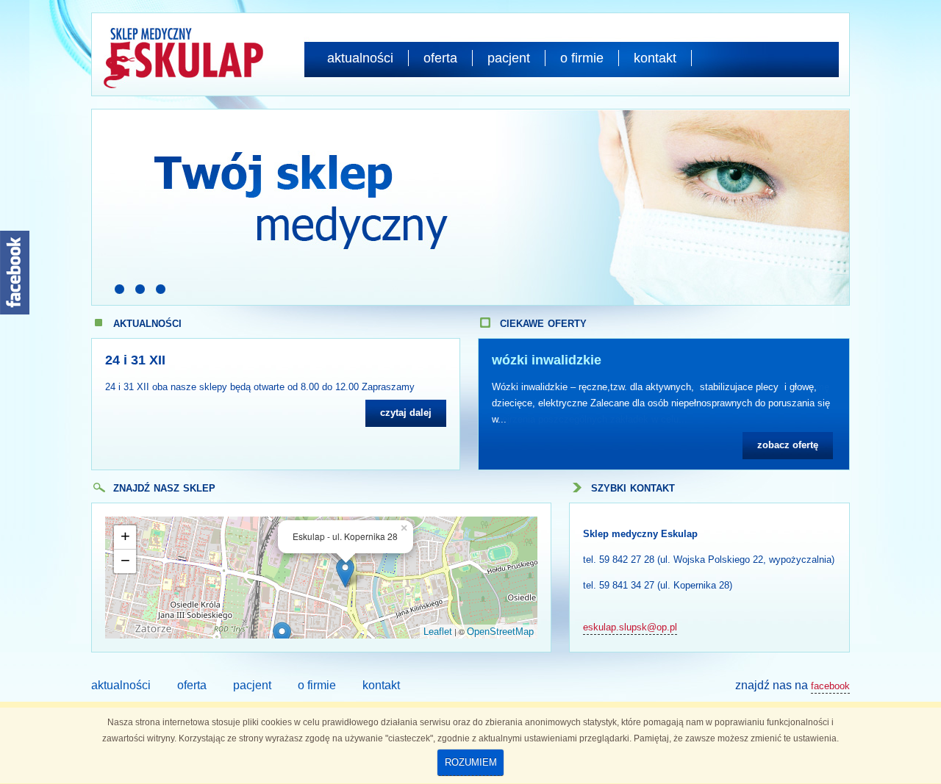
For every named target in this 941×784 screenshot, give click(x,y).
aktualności (360, 58)
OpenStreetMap (500, 631)
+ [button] (125, 536)
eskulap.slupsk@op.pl (630, 627)
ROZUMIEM (471, 762)
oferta (440, 58)
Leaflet (437, 631)
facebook (830, 685)
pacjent (508, 58)
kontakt (655, 58)
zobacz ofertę (787, 444)
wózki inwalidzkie (546, 360)
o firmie (582, 58)
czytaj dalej (406, 412)
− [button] (125, 560)
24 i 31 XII (135, 360)
